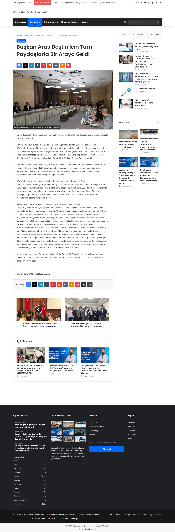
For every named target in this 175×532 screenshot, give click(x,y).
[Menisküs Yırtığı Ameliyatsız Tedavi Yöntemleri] (126, 103)
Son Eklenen (138, 34)
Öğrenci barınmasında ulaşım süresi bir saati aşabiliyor (147, 145)
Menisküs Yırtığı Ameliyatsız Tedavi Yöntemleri (144, 103)
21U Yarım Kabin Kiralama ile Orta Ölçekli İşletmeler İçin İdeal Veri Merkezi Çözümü (146, 77)
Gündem (36, 22)
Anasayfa (21, 22)
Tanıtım (17, 492)
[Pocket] (68, 65)
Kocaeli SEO (95, 515)
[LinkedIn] (31, 65)
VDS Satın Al (52, 519)
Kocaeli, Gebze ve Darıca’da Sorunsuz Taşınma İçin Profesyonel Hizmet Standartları (144, 61)
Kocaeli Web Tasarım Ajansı (69, 519)
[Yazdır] (89, 284)
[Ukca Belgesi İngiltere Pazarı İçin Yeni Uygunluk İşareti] (126, 47)
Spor (16, 488)
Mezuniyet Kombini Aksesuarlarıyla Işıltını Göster (128, 144)
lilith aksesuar (90, 529)
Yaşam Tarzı (69, 22)
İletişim (92, 435)
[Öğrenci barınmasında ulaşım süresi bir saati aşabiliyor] (149, 134)
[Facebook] (19, 65)
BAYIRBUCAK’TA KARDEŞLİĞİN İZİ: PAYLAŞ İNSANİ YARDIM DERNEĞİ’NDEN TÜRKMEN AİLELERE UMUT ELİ (30, 369)
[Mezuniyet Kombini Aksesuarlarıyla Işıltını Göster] (128, 134)
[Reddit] (49, 65)
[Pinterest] (43, 65)
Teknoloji (50, 22)
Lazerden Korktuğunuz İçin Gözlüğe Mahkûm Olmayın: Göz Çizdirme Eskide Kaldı (85, 3)
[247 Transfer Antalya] (126, 92)
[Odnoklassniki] (62, 65)
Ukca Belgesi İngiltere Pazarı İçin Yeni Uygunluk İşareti (146, 46)
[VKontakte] (56, 65)
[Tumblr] (37, 65)
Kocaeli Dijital (71, 515)
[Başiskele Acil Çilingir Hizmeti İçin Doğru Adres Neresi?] (80, 432)
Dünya (16, 464)
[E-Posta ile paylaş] (83, 284)
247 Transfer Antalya (145, 88)
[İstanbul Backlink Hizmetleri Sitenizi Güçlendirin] (80, 439)
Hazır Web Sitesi (38, 519)
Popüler (122, 34)
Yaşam (17, 504)
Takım (144, 515)
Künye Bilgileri (95, 431)
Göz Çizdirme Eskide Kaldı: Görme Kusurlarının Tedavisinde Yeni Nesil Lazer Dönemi (94, 369)
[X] (25, 65)
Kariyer (17, 480)
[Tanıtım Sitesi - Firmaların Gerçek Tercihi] (30, 12)
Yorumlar (155, 34)
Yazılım (130, 438)
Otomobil (17, 484)
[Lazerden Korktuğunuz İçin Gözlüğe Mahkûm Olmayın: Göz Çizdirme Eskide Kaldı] (63, 355)
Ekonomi (17, 468)
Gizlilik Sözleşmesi (96, 427)
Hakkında (136, 515)
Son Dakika (132, 435)
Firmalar (17, 472)
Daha (83, 22)
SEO (88, 515)
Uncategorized (20, 500)
